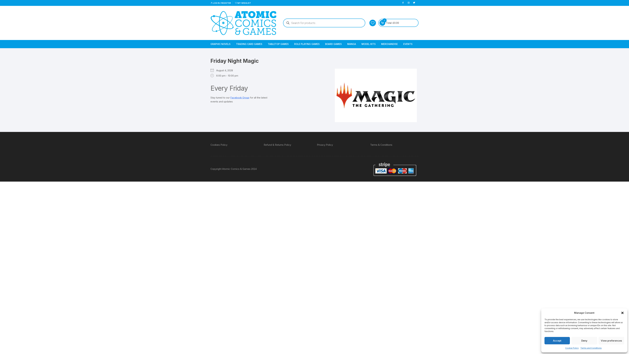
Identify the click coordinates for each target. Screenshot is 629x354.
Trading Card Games (249, 44)
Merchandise (389, 44)
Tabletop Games (278, 44)
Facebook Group (239, 97)
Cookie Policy (572, 348)
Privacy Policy (325, 144)
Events (407, 44)
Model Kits (369, 44)
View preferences (611, 340)
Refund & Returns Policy (277, 144)
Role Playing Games (307, 44)
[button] (622, 313)
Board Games (333, 44)
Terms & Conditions (381, 144)
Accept (557, 340)
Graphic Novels (220, 44)
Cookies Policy (218, 144)
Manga (351, 44)
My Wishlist (244, 3)
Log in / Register (221, 3)
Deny (584, 340)
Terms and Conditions (591, 348)
